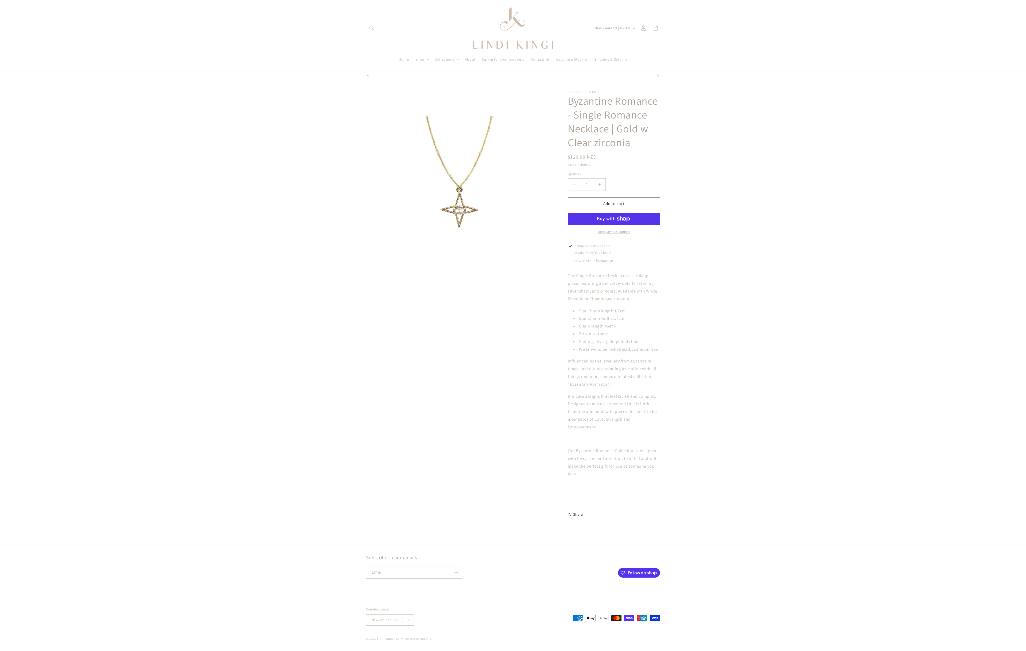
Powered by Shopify (417, 639)
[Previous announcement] (368, 75)
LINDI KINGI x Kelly (390, 639)
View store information (593, 260)
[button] (372, 28)
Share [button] (578, 514)
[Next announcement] (658, 75)
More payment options (613, 232)
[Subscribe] (456, 572)
